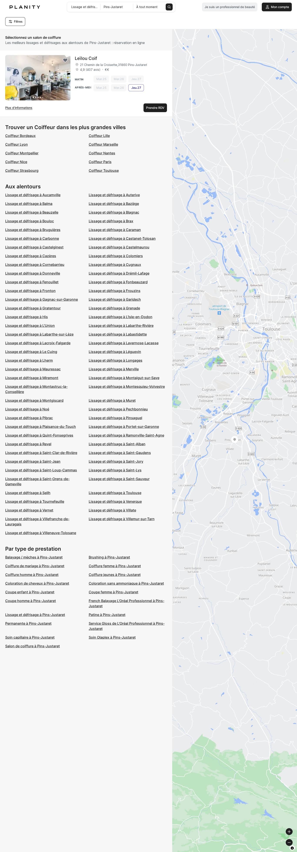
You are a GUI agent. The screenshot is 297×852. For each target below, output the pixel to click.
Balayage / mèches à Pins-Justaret (34, 557)
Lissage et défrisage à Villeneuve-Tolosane (40, 533)
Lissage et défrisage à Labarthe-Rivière (121, 325)
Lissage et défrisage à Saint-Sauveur (119, 479)
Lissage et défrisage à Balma (28, 203)
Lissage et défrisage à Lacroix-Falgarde (37, 343)
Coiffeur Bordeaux (20, 135)
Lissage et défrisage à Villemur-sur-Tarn (122, 519)
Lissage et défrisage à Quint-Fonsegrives (39, 435)
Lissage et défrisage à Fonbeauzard (118, 282)
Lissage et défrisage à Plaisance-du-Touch (40, 426)
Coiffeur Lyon (16, 144)
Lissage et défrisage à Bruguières (32, 230)
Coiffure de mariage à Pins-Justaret (34, 566)
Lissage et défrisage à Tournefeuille (34, 501)
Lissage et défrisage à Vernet (29, 510)
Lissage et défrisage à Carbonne (32, 238)
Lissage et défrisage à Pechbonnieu (118, 409)
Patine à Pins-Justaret (107, 614)
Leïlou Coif (86, 58)
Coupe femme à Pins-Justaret (113, 592)
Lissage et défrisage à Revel (28, 444)
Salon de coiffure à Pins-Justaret (32, 646)
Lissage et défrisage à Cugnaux (115, 264)
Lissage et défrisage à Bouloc (29, 221)
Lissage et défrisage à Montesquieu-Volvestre (127, 386)
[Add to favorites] (65, 60)
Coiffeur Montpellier (21, 153)
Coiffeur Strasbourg (21, 170)
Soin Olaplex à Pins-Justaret (112, 637)
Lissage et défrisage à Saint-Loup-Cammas (41, 470)
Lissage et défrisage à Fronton (30, 290)
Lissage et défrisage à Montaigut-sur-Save (124, 378)
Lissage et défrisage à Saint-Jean (32, 461)
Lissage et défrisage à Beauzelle (31, 212)
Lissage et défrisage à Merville (114, 369)
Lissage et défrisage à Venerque (115, 501)
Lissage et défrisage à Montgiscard (34, 400)
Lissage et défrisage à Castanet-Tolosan (122, 238)
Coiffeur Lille (99, 135)
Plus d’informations (18, 108)
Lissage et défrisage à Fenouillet (31, 282)
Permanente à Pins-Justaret (28, 623)
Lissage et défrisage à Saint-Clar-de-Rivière (41, 452)
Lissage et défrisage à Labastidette (118, 334)
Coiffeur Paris (100, 162)
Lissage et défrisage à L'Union (30, 325)
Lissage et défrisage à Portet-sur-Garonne (124, 426)
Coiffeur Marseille (103, 144)
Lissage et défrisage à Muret (112, 400)
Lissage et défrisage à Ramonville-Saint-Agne (126, 435)
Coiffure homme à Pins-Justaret (31, 574)
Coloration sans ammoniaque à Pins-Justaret (126, 583)
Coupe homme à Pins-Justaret (30, 601)
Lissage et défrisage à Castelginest (34, 247)
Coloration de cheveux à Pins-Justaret (37, 583)
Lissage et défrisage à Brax (111, 221)
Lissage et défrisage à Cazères (30, 256)
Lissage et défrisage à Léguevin (115, 351)
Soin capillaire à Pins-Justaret (30, 637)
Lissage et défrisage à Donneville (32, 273)
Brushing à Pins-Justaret (109, 557)
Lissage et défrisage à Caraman (115, 230)
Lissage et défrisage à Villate (112, 510)
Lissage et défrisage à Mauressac (33, 369)
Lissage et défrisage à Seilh (27, 493)
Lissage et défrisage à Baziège (114, 203)
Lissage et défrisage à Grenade (114, 308)
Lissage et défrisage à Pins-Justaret (35, 614)
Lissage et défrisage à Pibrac (29, 418)
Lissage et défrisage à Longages (115, 360)
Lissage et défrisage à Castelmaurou (119, 247)
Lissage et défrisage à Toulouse (115, 493)
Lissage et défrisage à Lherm (29, 360)
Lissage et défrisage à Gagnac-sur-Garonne (41, 299)
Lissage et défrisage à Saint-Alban (117, 444)
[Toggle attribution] (292, 848)
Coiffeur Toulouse (104, 170)
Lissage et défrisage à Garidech (115, 299)
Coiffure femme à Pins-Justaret (115, 566)
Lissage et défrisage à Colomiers (116, 256)
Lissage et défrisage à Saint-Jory (116, 461)
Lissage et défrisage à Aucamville (32, 195)
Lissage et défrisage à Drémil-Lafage (119, 273)
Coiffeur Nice (16, 162)
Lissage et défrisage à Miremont (31, 378)
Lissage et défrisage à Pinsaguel (115, 418)
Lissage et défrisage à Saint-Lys (115, 470)
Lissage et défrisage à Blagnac (114, 212)
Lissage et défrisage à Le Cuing (31, 351)
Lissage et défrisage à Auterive (114, 195)
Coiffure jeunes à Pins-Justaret (115, 574)
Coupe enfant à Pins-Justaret (29, 592)
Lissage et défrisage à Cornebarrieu (34, 264)
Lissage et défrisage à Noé (27, 409)
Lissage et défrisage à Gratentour (33, 308)
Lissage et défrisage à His (26, 317)
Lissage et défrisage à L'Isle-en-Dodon (120, 317)
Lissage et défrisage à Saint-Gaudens (120, 452)
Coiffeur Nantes (102, 153)
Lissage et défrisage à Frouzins (114, 290)
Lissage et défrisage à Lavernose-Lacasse (124, 343)
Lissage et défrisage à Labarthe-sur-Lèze (39, 334)
